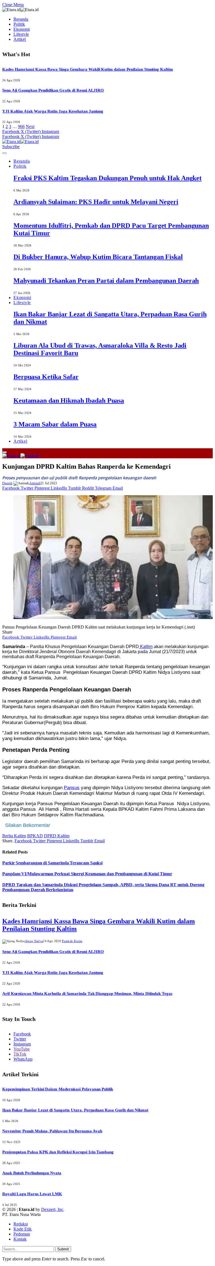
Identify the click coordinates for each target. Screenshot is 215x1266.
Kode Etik (22, 1229)
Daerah (7, 483)
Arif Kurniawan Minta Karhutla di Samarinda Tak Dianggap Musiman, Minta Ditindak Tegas (87, 993)
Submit (63, 1249)
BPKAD (35, 835)
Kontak (20, 1239)
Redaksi (20, 1224)
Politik (19, 24)
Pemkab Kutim (72, 941)
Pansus (72, 787)
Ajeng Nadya (34, 941)
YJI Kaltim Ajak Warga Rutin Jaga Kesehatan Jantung (52, 111)
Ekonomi (21, 29)
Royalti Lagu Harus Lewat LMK (32, 1194)
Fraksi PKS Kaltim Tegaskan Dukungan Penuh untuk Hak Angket (107, 178)
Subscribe (11, 146)
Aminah (34, 483)
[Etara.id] (20, 141)
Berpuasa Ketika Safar (45, 376)
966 (21, 126)
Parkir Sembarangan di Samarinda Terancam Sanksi (52, 862)
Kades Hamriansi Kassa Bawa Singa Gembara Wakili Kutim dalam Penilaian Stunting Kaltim (87, 69)
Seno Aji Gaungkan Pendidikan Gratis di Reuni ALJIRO (53, 90)
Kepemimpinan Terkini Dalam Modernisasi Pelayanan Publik (57, 1089)
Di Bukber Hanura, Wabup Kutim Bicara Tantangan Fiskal (98, 256)
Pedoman (21, 1234)
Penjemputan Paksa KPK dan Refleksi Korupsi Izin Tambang (58, 1152)
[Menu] (4, 153)
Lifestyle (21, 34)
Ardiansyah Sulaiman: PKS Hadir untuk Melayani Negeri (95, 201)
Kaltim (146, 646)
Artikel (19, 39)
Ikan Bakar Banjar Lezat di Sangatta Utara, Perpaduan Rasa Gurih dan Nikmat (75, 1110)
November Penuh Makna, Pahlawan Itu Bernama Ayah (52, 1131)
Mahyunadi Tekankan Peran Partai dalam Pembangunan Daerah (106, 280)
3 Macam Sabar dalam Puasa (55, 424)
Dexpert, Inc (52, 1209)
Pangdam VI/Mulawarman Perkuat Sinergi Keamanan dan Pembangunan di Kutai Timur (87, 873)
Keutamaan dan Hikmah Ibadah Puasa (68, 400)
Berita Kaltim (14, 835)
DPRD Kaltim (56, 835)
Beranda (20, 19)
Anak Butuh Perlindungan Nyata (31, 1173)
